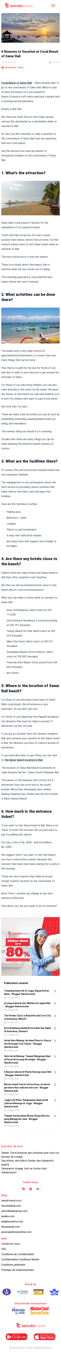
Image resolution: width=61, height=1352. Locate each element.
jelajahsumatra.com (12, 1221)
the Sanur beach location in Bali (24, 759)
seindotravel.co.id (11, 1200)
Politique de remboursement (17, 1269)
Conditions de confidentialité (17, 1254)
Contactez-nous (10, 1243)
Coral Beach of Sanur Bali (16, 82)
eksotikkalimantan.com (14, 1211)
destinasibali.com (11, 1205)
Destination (10, 67)
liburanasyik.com (10, 1226)
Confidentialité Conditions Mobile (20, 1259)
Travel (20, 67)
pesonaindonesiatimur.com (16, 1232)
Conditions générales (13, 1264)
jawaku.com (7, 1216)
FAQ (3, 1249)
